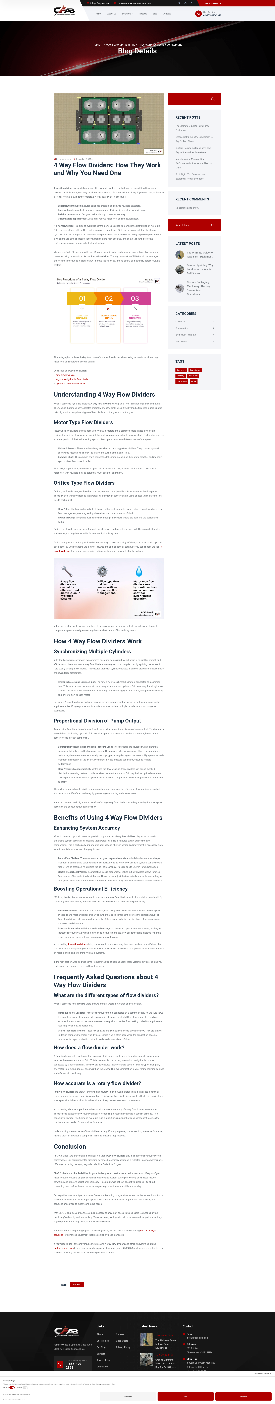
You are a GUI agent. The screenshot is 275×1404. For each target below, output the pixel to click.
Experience (195, 370)
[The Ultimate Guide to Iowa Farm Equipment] (179, 254)
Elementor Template (185, 334)
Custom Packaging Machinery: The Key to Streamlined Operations (200, 288)
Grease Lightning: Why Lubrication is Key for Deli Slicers (200, 269)
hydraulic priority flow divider (70, 383)
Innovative (182, 382)
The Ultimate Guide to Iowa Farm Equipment (200, 254)
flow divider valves (65, 375)
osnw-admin (65, 159)
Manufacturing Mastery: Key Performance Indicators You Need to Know (193, 163)
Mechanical (181, 341)
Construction (181, 328)
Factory (180, 376)
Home (96, 44)
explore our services (64, 1248)
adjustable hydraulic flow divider (72, 379)
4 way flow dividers (78, 944)
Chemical (180, 321)
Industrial (76, 1285)
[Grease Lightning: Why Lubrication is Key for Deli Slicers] (179, 269)
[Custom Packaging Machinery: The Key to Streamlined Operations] (179, 288)
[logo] (64, 10)
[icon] (179, 3)
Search (212, 99)
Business (181, 370)
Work (193, 382)
